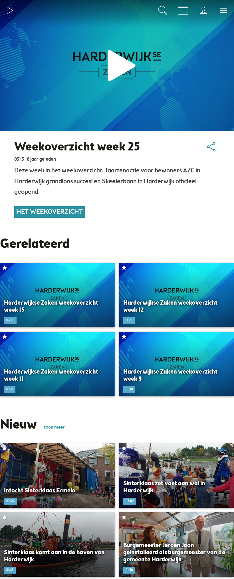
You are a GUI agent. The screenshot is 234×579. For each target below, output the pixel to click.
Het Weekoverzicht (49, 212)
